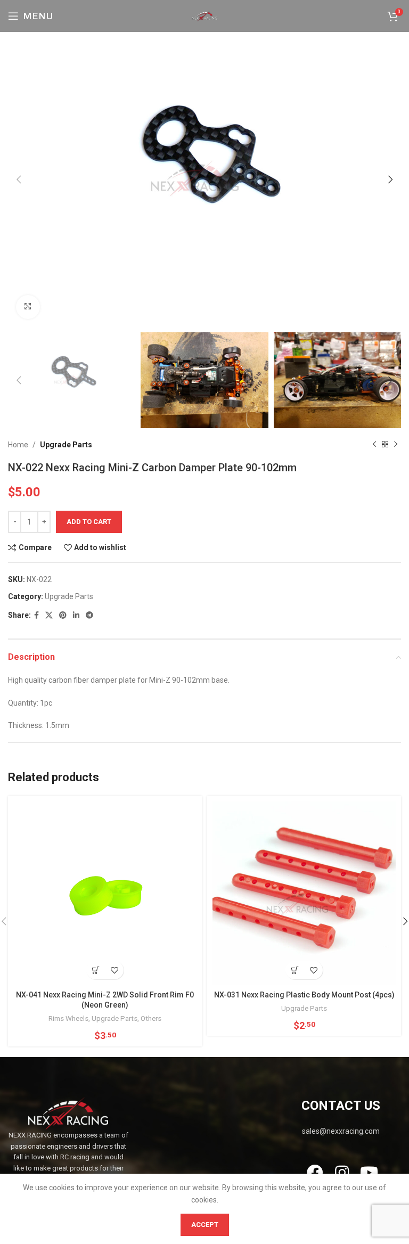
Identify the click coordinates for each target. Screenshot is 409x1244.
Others (151, 1018)
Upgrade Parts (66, 444)
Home (18, 444)
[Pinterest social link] (63, 615)
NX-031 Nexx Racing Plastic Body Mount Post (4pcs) (304, 995)
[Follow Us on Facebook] (314, 1173)
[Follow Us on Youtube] (369, 1173)
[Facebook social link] (36, 615)
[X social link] (49, 615)
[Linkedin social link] (76, 615)
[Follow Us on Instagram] (341, 1173)
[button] (95, 970)
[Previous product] (374, 444)
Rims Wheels (68, 1018)
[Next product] (395, 444)
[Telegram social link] (89, 615)
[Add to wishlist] (114, 970)
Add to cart (89, 522)
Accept (204, 1225)
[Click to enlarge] (28, 307)
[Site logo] (204, 15)
